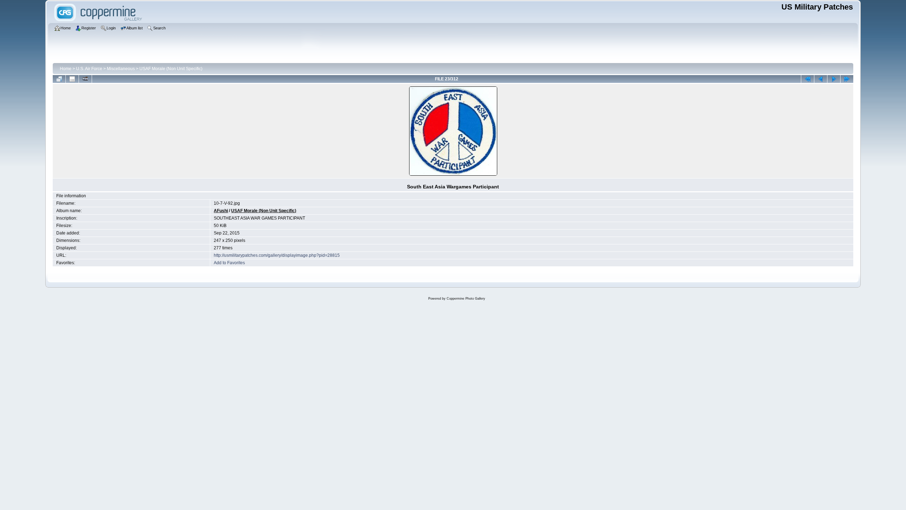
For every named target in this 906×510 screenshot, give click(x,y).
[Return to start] (807, 79)
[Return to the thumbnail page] (59, 79)
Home (65, 68)
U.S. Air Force (89, 68)
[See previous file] (820, 79)
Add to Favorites (229, 262)
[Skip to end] (847, 79)
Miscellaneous (121, 68)
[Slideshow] (85, 79)
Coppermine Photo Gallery (466, 298)
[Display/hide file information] (72, 79)
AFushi (221, 210)
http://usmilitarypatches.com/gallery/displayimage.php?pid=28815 (277, 255)
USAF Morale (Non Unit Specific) (170, 68)
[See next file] (833, 79)
